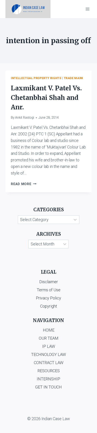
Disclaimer (48, 281)
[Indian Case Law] (28, 9)
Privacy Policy (48, 298)
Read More (23, 184)
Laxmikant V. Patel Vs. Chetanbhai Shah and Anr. (46, 97)
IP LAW (48, 346)
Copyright (48, 306)
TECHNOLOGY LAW (48, 354)
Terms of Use (48, 289)
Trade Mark (73, 78)
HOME (48, 330)
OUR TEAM (48, 338)
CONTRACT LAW (48, 362)
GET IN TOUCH (48, 387)
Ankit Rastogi (24, 118)
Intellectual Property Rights (36, 78)
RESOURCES (48, 370)
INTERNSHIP (48, 379)
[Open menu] (87, 8)
